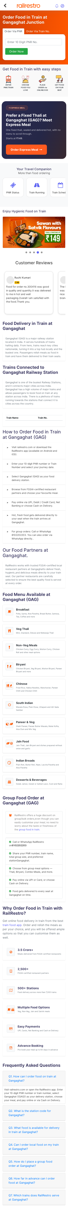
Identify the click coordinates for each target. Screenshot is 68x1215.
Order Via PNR (13, 31)
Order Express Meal (24, 149)
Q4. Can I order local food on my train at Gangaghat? (34, 1147)
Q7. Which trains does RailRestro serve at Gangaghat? (34, 1197)
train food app (12, 925)
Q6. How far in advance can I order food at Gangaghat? (32, 1180)
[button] (26, 252)
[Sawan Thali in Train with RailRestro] (34, 232)
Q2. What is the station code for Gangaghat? (30, 1113)
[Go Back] (5, 5)
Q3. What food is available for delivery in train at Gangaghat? (34, 1130)
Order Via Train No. (38, 31)
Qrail (45, 1211)
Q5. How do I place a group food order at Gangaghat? (30, 1163)
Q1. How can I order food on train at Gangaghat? (32, 1078)
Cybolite (37, 1211)
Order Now (16, 51)
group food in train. (29, 829)
